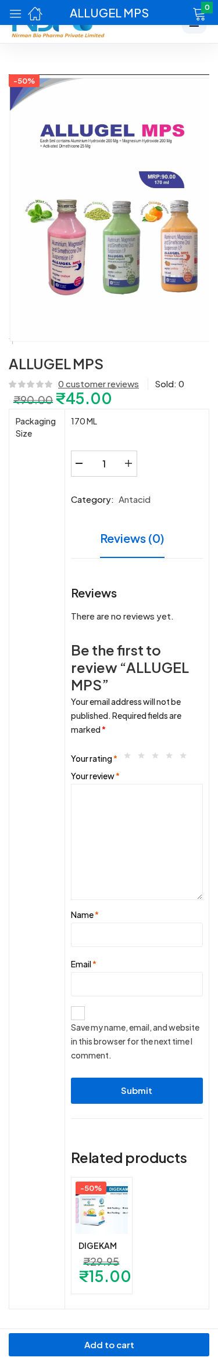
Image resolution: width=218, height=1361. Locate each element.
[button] (184, 13)
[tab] (136, 539)
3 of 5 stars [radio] (158, 758)
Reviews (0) (132, 538)
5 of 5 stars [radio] (186, 758)
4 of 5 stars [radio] (172, 758)
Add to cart (109, 1344)
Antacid (135, 499)
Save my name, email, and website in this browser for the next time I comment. (135, 1041)
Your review (95, 775)
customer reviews (98, 383)
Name (85, 914)
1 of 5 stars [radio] (130, 758)
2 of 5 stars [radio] (144, 758)
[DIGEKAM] (102, 1208)
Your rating (94, 758)
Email (84, 964)
